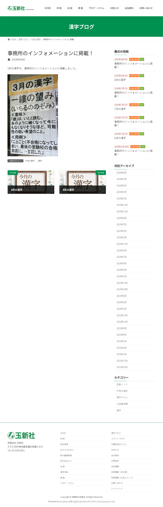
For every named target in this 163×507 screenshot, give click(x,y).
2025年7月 (122, 224)
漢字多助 (64, 472)
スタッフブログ (118, 438)
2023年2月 (122, 302)
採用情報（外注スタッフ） (122, 477)
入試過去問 (122, 403)
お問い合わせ (117, 483)
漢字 (40, 160)
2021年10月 (122, 367)
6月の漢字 (120, 138)
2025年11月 (122, 211)
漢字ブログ (116, 433)
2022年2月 (122, 347)
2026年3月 (122, 192)
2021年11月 (122, 360)
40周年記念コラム (119, 444)
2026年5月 (122, 185)
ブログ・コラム (67, 483)
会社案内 (115, 455)
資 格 (62, 477)
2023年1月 (122, 308)
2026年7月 (122, 179)
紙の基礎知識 (66, 455)
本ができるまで (67, 449)
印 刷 (62, 438)
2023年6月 (122, 295)
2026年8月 (122, 172)
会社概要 (115, 466)
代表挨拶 (115, 461)
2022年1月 (122, 354)
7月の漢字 (120, 109)
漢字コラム (122, 397)
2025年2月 (122, 237)
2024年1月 (122, 276)
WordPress (63, 501)
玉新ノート (122, 384)
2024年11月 (122, 243)
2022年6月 (122, 334)
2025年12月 (122, 205)
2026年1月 (122, 198)
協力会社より (66, 461)
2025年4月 (122, 230)
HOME (63, 433)
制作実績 (64, 444)
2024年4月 (122, 269)
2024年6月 (122, 263)
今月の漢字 (30, 160)
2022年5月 (122, 341)
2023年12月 (122, 282)
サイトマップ (117, 488)
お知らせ (115, 449)
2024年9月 (122, 250)
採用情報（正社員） (119, 472)
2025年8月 (122, 218)
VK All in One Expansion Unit (102, 501)
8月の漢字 (120, 80)
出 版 (62, 466)
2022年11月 (122, 321)
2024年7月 (122, 256)
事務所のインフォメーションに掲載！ (133, 65)
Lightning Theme (80, 501)
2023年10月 (122, 289)
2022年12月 (122, 315)
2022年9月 (122, 328)
